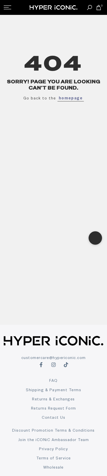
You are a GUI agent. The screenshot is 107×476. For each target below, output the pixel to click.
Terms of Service (53, 458)
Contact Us (53, 417)
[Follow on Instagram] (53, 364)
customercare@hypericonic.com (53, 357)
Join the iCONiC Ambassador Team (53, 439)
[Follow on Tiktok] (65, 364)
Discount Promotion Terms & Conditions (53, 430)
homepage (71, 98)
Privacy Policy (53, 448)
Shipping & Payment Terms (53, 389)
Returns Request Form (53, 408)
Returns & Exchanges (53, 399)
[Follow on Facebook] (41, 364)
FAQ (53, 380)
